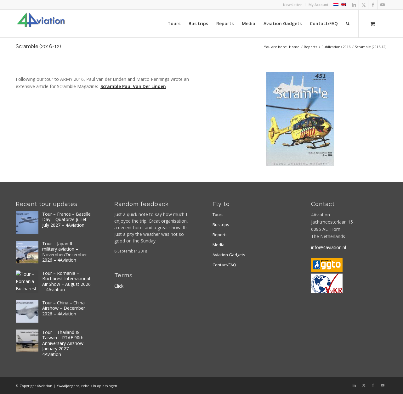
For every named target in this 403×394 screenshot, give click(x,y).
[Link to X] (363, 4)
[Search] (348, 23)
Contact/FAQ (224, 265)
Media (218, 244)
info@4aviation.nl (328, 247)
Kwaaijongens (67, 385)
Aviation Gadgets (229, 255)
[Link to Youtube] (382, 4)
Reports (220, 234)
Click (118, 286)
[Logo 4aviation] (41, 23)
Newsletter (292, 4)
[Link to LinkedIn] (354, 4)
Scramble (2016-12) (38, 46)
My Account (318, 4)
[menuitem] (292, 4)
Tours (218, 214)
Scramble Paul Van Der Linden (133, 86)
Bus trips (221, 224)
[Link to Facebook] (372, 4)
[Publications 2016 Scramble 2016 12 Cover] (300, 119)
